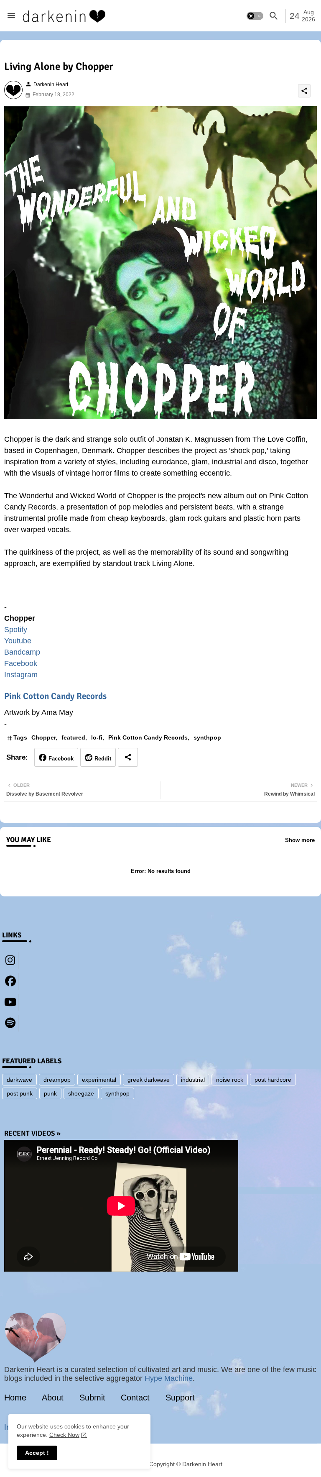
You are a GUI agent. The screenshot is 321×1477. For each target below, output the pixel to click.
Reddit (102, 758)
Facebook (20, 663)
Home (15, 1397)
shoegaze (81, 1093)
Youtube (17, 641)
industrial (193, 1079)
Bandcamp (22, 652)
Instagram (21, 675)
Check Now (64, 1434)
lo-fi (96, 737)
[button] (255, 16)
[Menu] (11, 16)
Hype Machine (169, 1378)
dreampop (57, 1079)
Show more (300, 840)
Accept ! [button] (37, 1452)
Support (180, 1397)
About (53, 1397)
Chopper (43, 737)
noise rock (229, 1079)
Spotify (15, 629)
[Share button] (128, 757)
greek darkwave (148, 1079)
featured (73, 737)
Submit (92, 1397)
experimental (99, 1079)
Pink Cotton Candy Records (55, 696)
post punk (20, 1093)
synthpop (207, 737)
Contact (135, 1397)
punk (50, 1093)
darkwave (19, 1079)
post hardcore (273, 1079)
